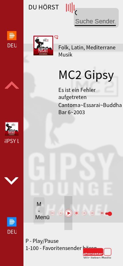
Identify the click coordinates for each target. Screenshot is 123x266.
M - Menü (40, 210)
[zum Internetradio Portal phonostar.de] (97, 257)
